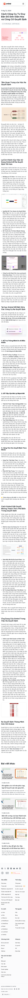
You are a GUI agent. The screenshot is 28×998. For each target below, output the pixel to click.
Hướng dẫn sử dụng (20, 920)
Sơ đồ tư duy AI (19, 888)
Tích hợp (17, 897)
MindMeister (4, 439)
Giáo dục (3, 972)
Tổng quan (18, 883)
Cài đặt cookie (4, 991)
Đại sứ (2, 948)
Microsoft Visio (19, 483)
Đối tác (3, 945)
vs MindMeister (5, 920)
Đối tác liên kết (5, 942)
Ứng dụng (3, 883)
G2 (16, 948)
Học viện (17, 917)
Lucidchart (14, 378)
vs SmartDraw (4, 923)
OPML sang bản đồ (6, 894)
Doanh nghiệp (4, 969)
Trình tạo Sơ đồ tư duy (7, 897)
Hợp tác (17, 894)
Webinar (3, 951)
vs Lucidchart (4, 931)
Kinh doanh (4, 966)
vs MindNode (4, 929)
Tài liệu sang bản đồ (6, 891)
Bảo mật (17, 900)
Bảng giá (3, 961)
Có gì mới (17, 945)
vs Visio (3, 912)
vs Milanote (4, 917)
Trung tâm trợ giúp (20, 927)
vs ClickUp (3, 934)
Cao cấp (3, 963)
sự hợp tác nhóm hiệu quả (16, 456)
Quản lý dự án (18, 886)
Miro (22, 378)
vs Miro (3, 915)
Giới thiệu (17, 942)
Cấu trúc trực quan (20, 891)
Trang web (3, 886)
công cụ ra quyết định (11, 346)
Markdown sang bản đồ (7, 888)
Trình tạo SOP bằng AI (6, 899)
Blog (16, 915)
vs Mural (3, 926)
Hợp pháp (17, 951)
